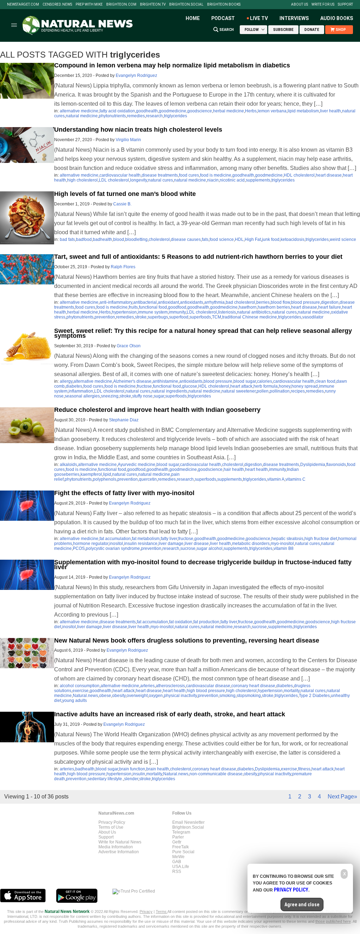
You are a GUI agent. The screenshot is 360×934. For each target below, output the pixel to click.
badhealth (102, 239)
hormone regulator (90, 543)
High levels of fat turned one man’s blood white (125, 193)
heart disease (329, 175)
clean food (325, 381)
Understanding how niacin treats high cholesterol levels (138, 129)
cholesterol (159, 239)
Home (193, 18)
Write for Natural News (119, 842)
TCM (216, 317)
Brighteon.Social (186, 4)
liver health (330, 110)
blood (118, 239)
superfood (178, 317)
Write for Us (322, 4)
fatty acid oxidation (117, 110)
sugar (159, 396)
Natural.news (85, 695)
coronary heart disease (253, 685)
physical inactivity (180, 695)
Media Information (115, 846)
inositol (116, 543)
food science (222, 239)
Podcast (223, 18)
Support (345, 4)
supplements (258, 180)
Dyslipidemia (312, 464)
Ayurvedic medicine (136, 464)
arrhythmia (214, 302)
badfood (84, 239)
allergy (66, 381)
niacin (213, 180)
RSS (176, 871)
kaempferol (91, 474)
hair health (234, 469)
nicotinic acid (232, 180)
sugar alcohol (210, 548)
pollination (280, 391)
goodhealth (147, 110)
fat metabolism (146, 538)
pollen (263, 391)
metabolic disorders (251, 543)
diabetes (74, 386)
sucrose (187, 548)
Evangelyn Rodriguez (136, 75)
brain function (132, 769)
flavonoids (336, 464)
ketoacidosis (292, 239)
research (154, 115)
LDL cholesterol (114, 180)
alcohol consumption (79, 685)
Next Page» (342, 797)
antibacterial (145, 302)
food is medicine (215, 175)
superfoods (200, 317)
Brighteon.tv (153, 4)
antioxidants (191, 302)
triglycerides (175, 115)
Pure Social (183, 851)
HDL (239, 239)
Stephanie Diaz (124, 419)
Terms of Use (110, 827)
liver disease (197, 543)
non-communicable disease (216, 773)
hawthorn (248, 307)
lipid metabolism (303, 110)
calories (264, 381)
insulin (139, 773)
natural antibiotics (254, 312)
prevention (105, 317)
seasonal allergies (82, 396)
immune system (153, 312)
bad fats (67, 239)
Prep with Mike (89, 4)
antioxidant (168, 302)
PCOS (79, 548)
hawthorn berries (274, 307)
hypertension (124, 312)
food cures (189, 175)
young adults (74, 700)
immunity (177, 312)
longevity (138, 180)
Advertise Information (118, 851)
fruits (133, 307)
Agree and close (302, 904)
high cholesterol (82, 180)
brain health (157, 769)
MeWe (178, 856)
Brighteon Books (223, 4)
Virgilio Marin (128, 139)
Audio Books (336, 18)
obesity (119, 695)
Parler (178, 837)
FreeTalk (180, 846)
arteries (147, 685)
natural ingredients (169, 391)
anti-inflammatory (115, 302)
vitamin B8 (284, 548)
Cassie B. (122, 204)
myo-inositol (282, 543)
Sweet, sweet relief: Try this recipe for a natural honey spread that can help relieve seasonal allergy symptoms (203, 333)
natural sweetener (238, 391)
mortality (292, 690)
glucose (189, 386)
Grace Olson (129, 345)
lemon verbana (272, 110)
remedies (136, 115)
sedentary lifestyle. (105, 778)
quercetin (148, 479)
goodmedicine (172, 110)
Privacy (146, 911)
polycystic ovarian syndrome (113, 548)
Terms (161, 911)
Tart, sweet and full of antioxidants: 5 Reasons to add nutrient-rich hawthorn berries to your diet (198, 256)
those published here (333, 921)
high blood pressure (206, 690)
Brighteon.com (121, 4)
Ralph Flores (123, 266)
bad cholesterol (240, 302)
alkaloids (68, 464)
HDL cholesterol (299, 175)
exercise (80, 690)
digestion (330, 302)
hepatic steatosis (287, 538)
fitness (304, 769)
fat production (206, 621)
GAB (176, 861)
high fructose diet (320, 538)
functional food (153, 307)
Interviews (294, 18)
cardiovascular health (120, 175)
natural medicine (82, 115)
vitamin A (275, 479)
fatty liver (169, 538)
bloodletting (136, 239)
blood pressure (305, 302)
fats (205, 239)
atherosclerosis (170, 685)
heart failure (329, 307)
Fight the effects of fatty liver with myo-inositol (124, 492)
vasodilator (312, 317)
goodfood (177, 307)
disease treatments (160, 175)
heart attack (241, 386)
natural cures (160, 180)
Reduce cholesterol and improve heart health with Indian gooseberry (157, 409)
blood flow (280, 302)
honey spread (304, 386)
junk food (270, 239)
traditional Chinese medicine (249, 317)
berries (263, 302)
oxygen (156, 695)
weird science (343, 239)
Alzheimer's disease (132, 381)
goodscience (199, 110)
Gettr (176, 842)
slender (131, 778)
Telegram (181, 832)
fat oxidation (180, 621)
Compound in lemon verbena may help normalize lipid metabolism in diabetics (172, 65)
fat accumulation (115, 538)
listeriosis (227, 312)
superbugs (158, 317)
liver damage (171, 543)
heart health (256, 469)
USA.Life (180, 866)
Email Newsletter (188, 822)
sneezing (109, 396)
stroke (141, 317)
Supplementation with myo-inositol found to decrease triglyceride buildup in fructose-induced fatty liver (203, 565)
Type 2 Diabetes (314, 695)
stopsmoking (249, 695)
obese (105, 695)
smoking (227, 695)
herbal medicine (228, 110)
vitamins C (295, 479)
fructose (144, 386)
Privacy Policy (111, 822)
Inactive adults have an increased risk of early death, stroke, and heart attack (169, 714)
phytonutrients (112, 115)
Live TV (259, 18)
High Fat (253, 239)
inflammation (81, 391)
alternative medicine (79, 110)
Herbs (251, 110)
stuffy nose (142, 396)
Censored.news (57, 4)
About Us (299, 4)
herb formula (265, 386)
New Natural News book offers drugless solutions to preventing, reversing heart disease (186, 640)
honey (284, 386)
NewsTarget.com (23, 4)
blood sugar (244, 381)
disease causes (186, 239)
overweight (137, 695)
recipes (298, 391)
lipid (107, 474)
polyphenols (104, 479)
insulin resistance (141, 543)
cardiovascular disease (208, 685)
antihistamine (165, 381)
